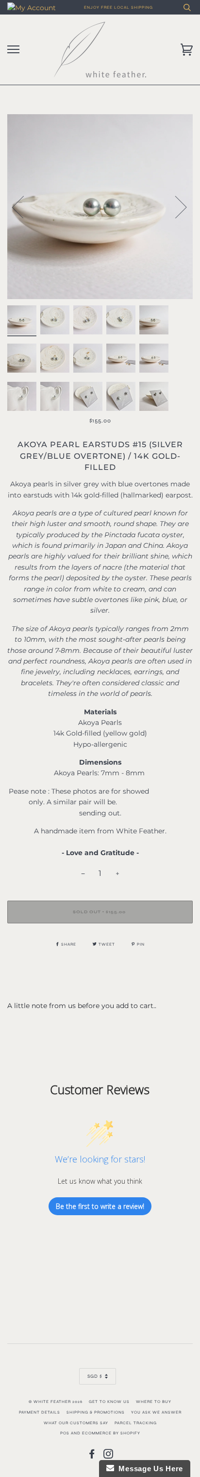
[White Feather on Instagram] (108, 1456)
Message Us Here (148, 1468)
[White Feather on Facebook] (92, 1456)
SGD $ (94, 1376)
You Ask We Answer (156, 1412)
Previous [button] (23, 206)
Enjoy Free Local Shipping (118, 7)
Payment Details (39, 1412)
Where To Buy (153, 1401)
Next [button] (175, 206)
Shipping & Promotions (96, 1412)
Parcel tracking (136, 1422)
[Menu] (13, 50)
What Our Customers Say (76, 1422)
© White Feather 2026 (56, 1401)
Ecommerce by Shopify (111, 1433)
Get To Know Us (109, 1401)
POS (64, 1433)
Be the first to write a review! (100, 1206)
